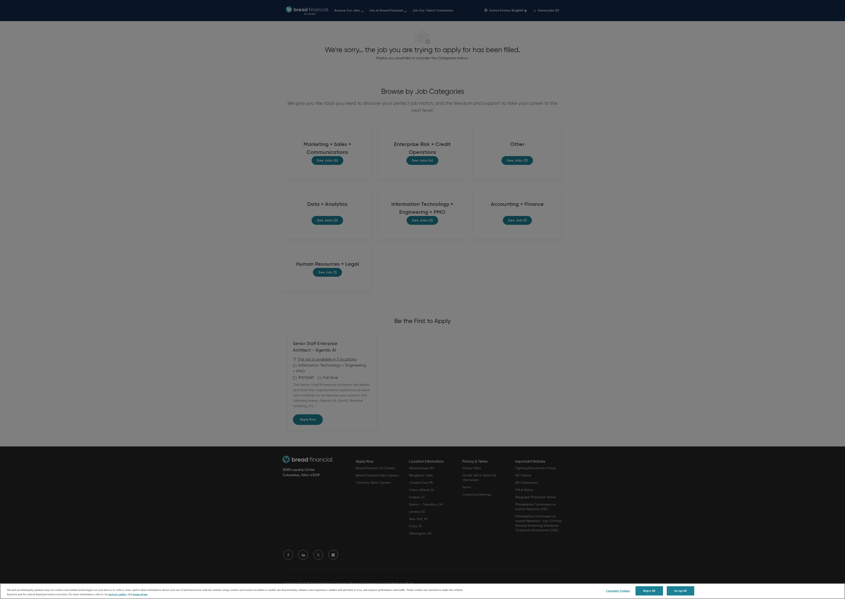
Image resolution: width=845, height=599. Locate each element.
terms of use (140, 594)
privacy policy (118, 594)
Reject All (649, 590)
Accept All (680, 590)
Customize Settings (618, 590)
